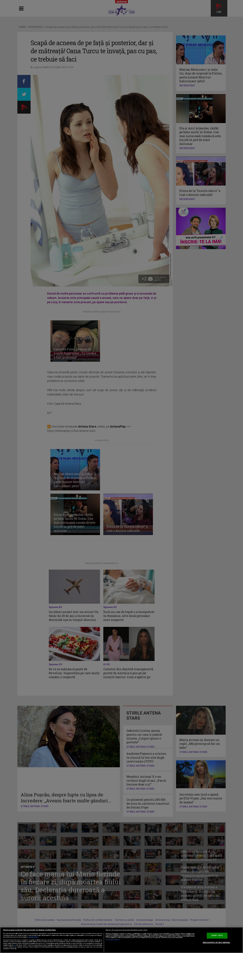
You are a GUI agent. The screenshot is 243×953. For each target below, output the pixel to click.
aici (15, 945)
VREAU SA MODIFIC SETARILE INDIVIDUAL (216, 942)
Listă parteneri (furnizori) (113, 939)
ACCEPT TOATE (217, 935)
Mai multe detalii (33, 937)
